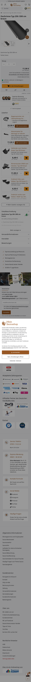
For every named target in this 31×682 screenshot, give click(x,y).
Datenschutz (12, 360)
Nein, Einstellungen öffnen (15, 357)
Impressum (18, 360)
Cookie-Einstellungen (7, 347)
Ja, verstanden (15, 352)
